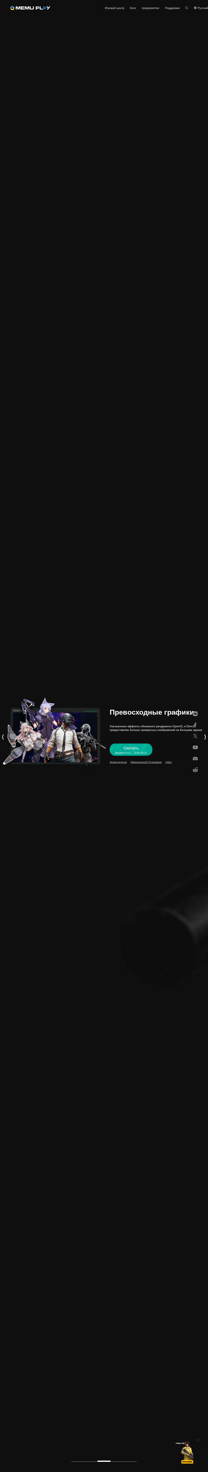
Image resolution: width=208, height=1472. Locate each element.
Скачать (98, 8)
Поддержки (172, 8)
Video (168, 762)
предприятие (150, 8)
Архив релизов (118, 762)
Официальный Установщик (146, 762)
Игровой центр (114, 8)
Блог (133, 8)
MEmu (30, 8)
